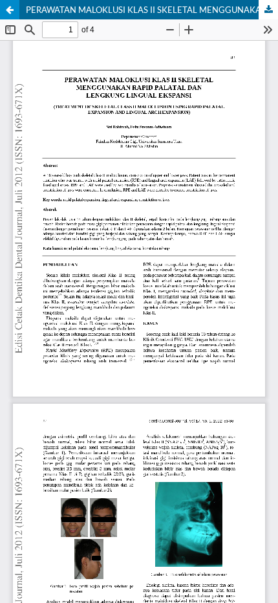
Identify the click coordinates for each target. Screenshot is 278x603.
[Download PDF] (268, 9)
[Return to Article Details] (9, 9)
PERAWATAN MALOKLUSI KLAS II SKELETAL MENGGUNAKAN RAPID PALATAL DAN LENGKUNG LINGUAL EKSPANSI (152, 10)
